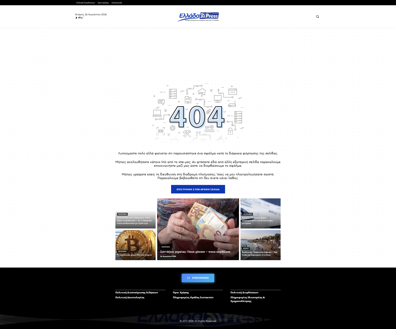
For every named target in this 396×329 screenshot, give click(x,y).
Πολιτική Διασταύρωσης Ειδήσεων (136, 292)
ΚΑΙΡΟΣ (246, 248)
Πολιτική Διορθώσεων (244, 292)
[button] (317, 16)
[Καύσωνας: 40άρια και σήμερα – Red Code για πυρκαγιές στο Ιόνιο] (261, 245)
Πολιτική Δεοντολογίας (129, 297)
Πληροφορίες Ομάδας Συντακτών (193, 297)
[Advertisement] (198, 54)
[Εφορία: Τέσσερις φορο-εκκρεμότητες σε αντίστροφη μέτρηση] (261, 213)
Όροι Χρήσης (181, 292)
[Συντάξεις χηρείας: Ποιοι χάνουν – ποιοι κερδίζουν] (198, 229)
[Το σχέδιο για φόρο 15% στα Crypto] (135, 245)
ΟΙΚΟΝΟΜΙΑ (122, 214)
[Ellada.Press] (198, 17)
